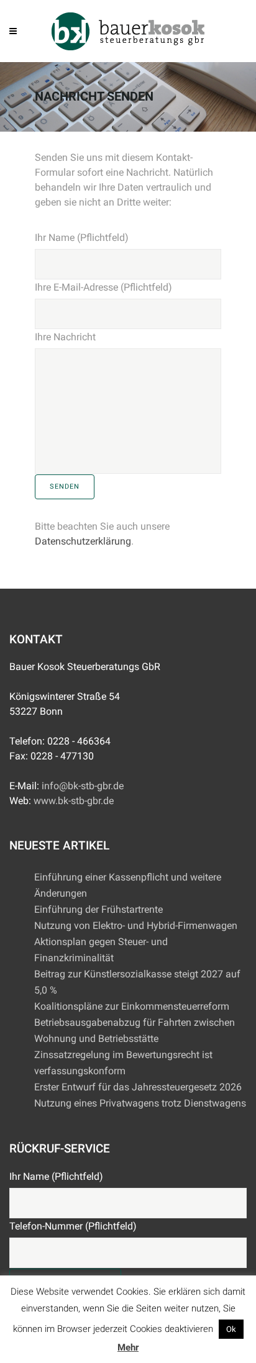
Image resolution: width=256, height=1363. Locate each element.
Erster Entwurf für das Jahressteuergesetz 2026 (138, 1087)
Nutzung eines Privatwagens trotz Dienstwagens (140, 1103)
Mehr (128, 1347)
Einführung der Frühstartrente (98, 909)
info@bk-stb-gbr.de (83, 786)
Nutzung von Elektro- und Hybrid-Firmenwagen (135, 925)
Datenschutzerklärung (83, 541)
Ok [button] (231, 1329)
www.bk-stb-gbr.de (74, 801)
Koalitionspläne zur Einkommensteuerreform (131, 1006)
